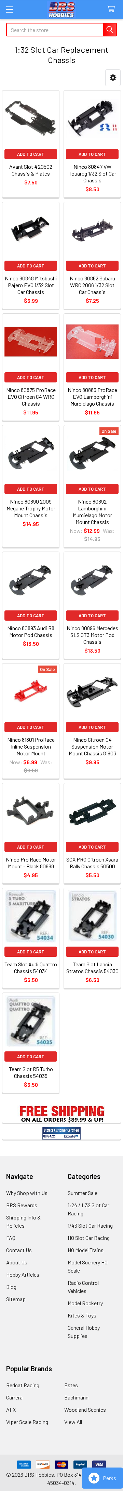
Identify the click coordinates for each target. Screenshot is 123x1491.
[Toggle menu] (9, 9)
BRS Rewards (21, 1205)
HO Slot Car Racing (89, 1237)
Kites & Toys (82, 1315)
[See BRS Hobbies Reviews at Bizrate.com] (61, 1133)
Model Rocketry (85, 1303)
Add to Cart (30, 154)
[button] (113, 77)
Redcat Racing (22, 1385)
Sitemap (16, 1299)
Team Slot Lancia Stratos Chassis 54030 (92, 967)
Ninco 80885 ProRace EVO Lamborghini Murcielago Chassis (92, 397)
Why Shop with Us (26, 1193)
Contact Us (19, 1250)
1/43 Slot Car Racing (90, 1225)
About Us (16, 1262)
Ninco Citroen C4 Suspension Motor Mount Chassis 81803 (92, 746)
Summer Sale (82, 1193)
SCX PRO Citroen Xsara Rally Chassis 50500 (92, 862)
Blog (11, 1286)
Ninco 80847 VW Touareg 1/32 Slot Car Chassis (92, 173)
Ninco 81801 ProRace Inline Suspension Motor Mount (31, 746)
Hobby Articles (22, 1274)
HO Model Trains (86, 1250)
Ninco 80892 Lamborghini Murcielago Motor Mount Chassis (92, 511)
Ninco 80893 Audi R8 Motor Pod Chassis (30, 631)
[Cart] (112, 9)
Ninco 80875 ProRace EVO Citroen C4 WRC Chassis (31, 397)
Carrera (14, 1397)
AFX (11, 1409)
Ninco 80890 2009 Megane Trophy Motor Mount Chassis (30, 508)
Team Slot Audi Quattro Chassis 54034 (30, 967)
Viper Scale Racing (27, 1422)
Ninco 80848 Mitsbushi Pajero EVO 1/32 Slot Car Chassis (31, 285)
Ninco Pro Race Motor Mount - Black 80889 (31, 862)
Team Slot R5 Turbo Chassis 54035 (31, 1072)
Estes (71, 1385)
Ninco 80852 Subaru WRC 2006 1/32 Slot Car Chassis (92, 285)
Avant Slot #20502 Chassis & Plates (30, 170)
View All (73, 1422)
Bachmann (76, 1397)
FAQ (10, 1237)
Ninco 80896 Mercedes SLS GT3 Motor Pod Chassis (92, 635)
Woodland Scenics (85, 1409)
